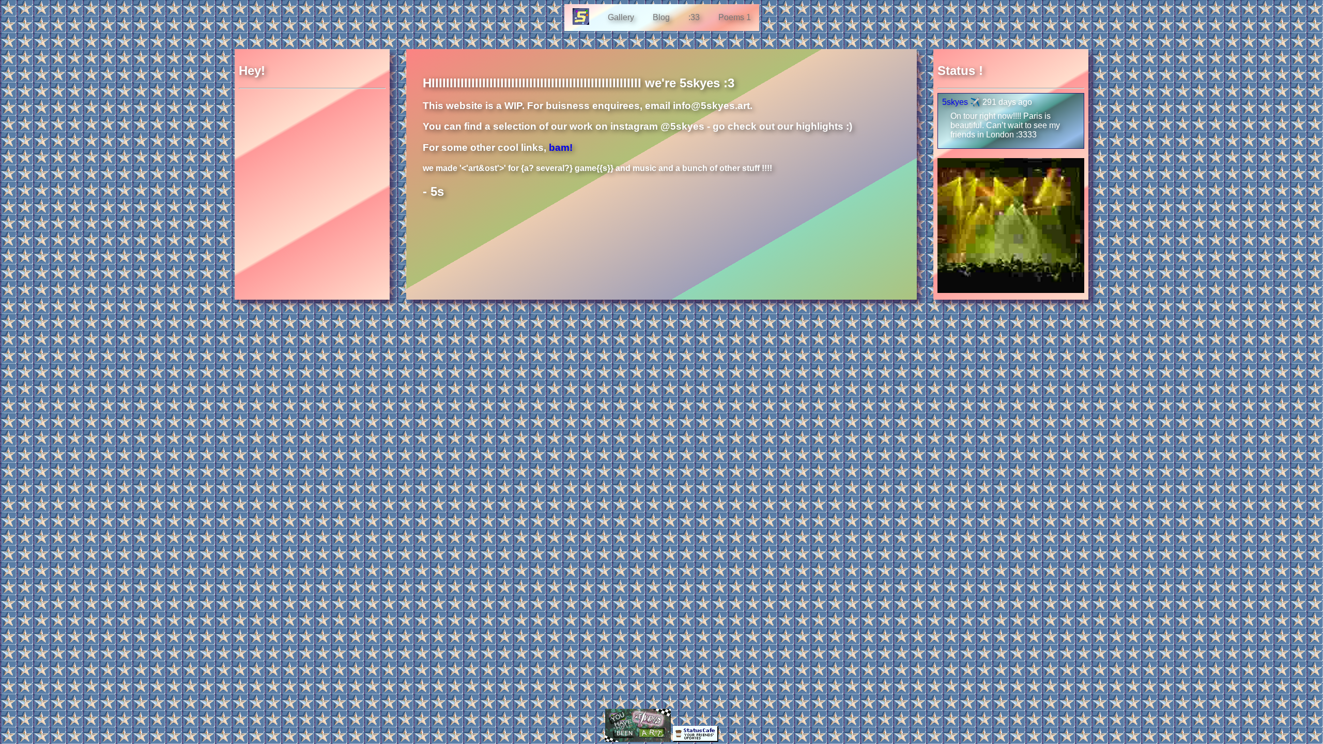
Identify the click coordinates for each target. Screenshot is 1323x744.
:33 (694, 17)
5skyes (955, 102)
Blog (661, 17)
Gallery (621, 17)
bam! (561, 147)
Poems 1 (734, 17)
